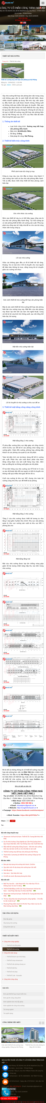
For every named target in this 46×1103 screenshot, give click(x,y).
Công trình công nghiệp (11, 941)
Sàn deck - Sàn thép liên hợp (13, 873)
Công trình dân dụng (10, 953)
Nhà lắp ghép (8, 870)
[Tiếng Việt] (21, 24)
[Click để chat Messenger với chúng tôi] (5, 1068)
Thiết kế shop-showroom (15, 960)
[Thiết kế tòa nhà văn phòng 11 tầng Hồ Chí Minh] (12, 1035)
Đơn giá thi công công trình (12, 998)
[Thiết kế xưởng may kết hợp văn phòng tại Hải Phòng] (12, 78)
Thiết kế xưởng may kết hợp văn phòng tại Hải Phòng (21, 852)
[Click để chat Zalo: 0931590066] (5, 1075)
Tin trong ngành (8, 1009)
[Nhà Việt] (16, 3)
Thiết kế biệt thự (12, 968)
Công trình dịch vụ (9, 927)
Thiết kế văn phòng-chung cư (16, 964)
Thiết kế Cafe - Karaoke (14, 975)
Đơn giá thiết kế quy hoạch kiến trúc (14, 994)
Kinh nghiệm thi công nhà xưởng (13, 1005)
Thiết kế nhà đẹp (12, 972)
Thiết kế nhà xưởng (15, 61)
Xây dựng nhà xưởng (10, 923)
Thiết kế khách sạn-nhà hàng (16, 957)
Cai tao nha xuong (19, 1102)
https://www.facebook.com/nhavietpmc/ (28, 810)
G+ (7, 1062)
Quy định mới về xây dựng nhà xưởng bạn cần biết (20, 867)
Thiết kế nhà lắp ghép (14, 945)
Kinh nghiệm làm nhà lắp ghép (13, 1002)
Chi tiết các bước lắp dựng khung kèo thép (17, 876)
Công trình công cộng (11, 979)
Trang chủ (5, 61)
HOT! (13, 821)
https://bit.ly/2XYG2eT (29, 815)
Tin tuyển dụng (8, 1013)
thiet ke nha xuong (31, 1102)
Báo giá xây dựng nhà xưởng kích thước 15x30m (19, 864)
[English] (24, 24)
